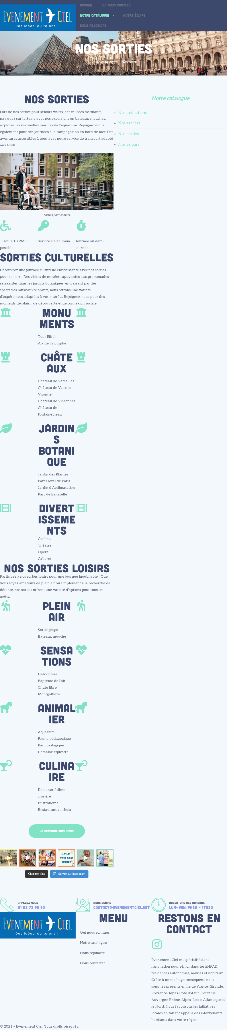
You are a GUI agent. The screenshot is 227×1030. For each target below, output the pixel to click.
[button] (57, 831)
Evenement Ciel (29, 1026)
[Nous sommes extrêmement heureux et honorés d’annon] (47, 858)
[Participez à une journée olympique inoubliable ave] (66, 858)
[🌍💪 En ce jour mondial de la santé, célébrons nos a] (105, 858)
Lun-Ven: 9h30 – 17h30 (191, 907)
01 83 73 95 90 (31, 907)
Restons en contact (189, 923)
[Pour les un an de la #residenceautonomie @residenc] (8, 858)
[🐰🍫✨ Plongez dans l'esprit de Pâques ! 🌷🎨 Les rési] (85, 858)
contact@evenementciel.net (121, 907)
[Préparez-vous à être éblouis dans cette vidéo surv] (27, 858)
